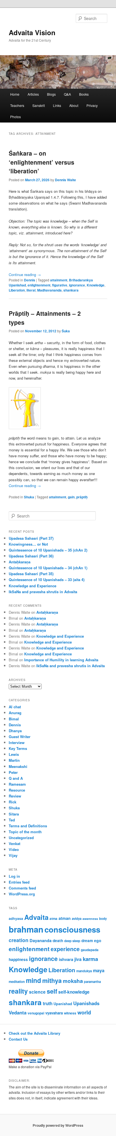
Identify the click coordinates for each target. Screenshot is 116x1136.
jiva (78, 959)
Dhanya (15, 730)
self (52, 991)
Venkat (14, 843)
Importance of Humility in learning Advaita (61, 659)
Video (14, 849)
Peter (13, 772)
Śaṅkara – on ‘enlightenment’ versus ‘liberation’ (41, 162)
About (73, 105)
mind (33, 980)
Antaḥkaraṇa (19, 561)
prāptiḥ (82, 496)
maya (98, 970)
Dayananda (41, 940)
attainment (58, 280)
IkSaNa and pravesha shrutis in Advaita (43, 591)
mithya (52, 980)
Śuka (66, 330)
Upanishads (86, 1003)
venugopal (36, 1013)
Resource (17, 790)
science (37, 992)
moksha (73, 981)
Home (14, 94)
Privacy (92, 105)
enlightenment (39, 285)
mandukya (84, 971)
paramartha (92, 981)
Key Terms (18, 748)
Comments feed (22, 888)
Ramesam (17, 784)
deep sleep (72, 940)
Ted (12, 820)
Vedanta (17, 1012)
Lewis (14, 754)
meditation (17, 981)
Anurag (15, 712)
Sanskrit (38, 105)
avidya (76, 918)
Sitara (14, 814)
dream (87, 940)
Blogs (51, 94)
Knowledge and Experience (32, 585)
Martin (14, 760)
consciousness (72, 929)
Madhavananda (49, 290)
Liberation (17, 290)
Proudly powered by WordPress (58, 1125)
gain (71, 496)
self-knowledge (74, 992)
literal (30, 290)
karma (90, 959)
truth (47, 1003)
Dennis (29, 280)
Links (57, 105)
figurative (59, 285)
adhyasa (16, 918)
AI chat (15, 706)
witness (70, 1013)
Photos (15, 116)
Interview (16, 742)
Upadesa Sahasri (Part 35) (31, 573)
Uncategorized (21, 837)
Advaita (36, 917)
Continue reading (25, 274)
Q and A (16, 778)
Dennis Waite (65, 179)
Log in (14, 876)
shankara (71, 290)
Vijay (13, 855)
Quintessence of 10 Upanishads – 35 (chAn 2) (48, 550)
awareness (90, 919)
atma (53, 918)
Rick (12, 802)
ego (97, 940)
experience (65, 949)
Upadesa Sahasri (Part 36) (31, 556)
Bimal (14, 719)
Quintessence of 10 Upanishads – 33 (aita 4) (46, 579)
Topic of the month (25, 831)
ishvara (66, 959)
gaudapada (90, 949)
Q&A (67, 94)
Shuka (29, 496)
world (84, 1012)
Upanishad (62, 1003)
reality (18, 991)
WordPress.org (22, 894)
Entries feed (19, 882)
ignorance (77, 285)
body (103, 918)
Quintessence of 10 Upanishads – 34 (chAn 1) (48, 567)
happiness (18, 959)
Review (15, 796)
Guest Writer (19, 736)
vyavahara (54, 1013)
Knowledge (95, 285)
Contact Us (18, 1039)
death (58, 940)
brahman (26, 929)
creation (18, 940)
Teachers (17, 105)
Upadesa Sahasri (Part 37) (31, 538)
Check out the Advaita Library (34, 1033)
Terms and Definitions (28, 825)
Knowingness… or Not (28, 544)
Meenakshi (18, 766)
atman (65, 918)
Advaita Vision (32, 32)
